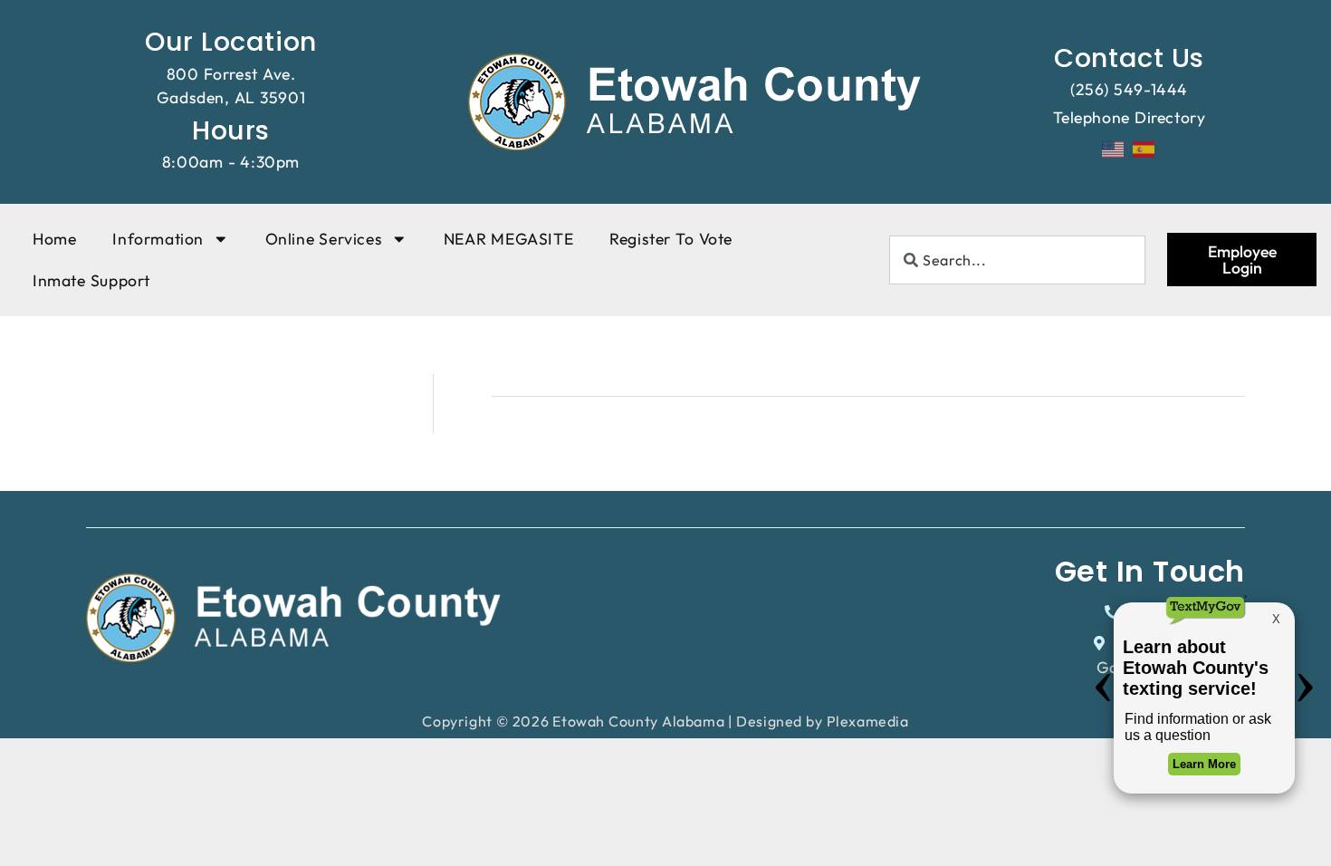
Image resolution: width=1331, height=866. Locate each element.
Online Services (324, 238)
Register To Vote (671, 238)
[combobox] (1017, 260)
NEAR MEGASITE (508, 238)
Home (54, 238)
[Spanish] (1144, 148)
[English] (1113, 148)
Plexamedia (868, 721)
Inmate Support (91, 280)
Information (158, 238)
